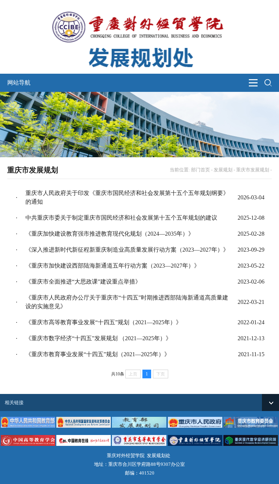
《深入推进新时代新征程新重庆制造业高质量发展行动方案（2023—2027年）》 (127, 250)
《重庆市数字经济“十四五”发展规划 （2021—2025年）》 (98, 338)
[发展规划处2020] (139, 46)
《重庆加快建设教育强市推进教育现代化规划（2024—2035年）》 (109, 234)
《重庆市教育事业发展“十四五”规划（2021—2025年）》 (97, 354)
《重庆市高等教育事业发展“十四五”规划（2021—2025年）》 (103, 322)
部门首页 (200, 169)
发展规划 (223, 169)
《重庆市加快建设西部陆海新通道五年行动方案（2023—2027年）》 (112, 266)
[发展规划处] (139, 15)
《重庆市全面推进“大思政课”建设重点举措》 (83, 281)
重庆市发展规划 (252, 169)
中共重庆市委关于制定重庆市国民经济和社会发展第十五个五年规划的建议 (121, 218)
